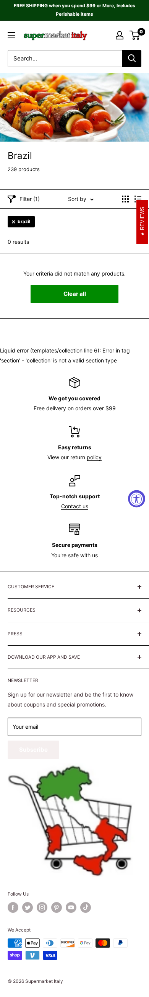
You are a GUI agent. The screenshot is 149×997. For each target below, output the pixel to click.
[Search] (131, 58)
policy (94, 457)
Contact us (74, 506)
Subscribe (33, 749)
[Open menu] (11, 35)
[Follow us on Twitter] (27, 907)
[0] (135, 35)
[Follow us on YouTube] (71, 907)
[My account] (119, 35)
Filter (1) (29, 199)
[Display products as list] (137, 199)
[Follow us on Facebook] (13, 907)
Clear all (74, 293)
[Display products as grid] (125, 199)
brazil (24, 221)
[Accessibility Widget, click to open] (136, 498)
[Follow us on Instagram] (42, 907)
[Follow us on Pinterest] (56, 907)
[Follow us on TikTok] (85, 907)
